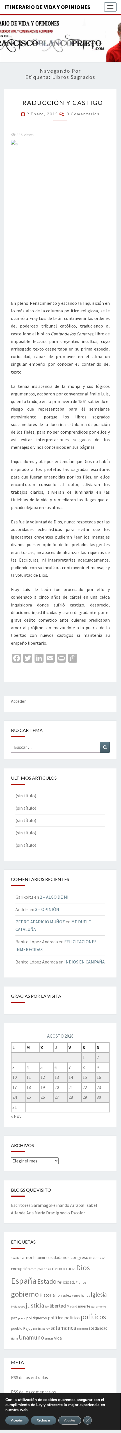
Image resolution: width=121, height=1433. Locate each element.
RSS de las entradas (29, 1377)
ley (47, 1306)
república (39, 1329)
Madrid (72, 1306)
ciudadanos (59, 1257)
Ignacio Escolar (70, 1212)
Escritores (21, 1205)
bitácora (40, 1257)
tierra (14, 1338)
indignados (18, 1306)
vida (58, 1338)
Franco (81, 1282)
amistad (16, 1258)
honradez (63, 1295)
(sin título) (25, 795)
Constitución (97, 1258)
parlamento (98, 1306)
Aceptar (17, 1420)
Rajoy (27, 1328)
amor (27, 1257)
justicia (35, 1305)
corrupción (20, 1268)
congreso (79, 1257)
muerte (84, 1306)
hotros (76, 1295)
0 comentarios (83, 113)
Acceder (18, 701)
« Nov (16, 1116)
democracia (64, 1268)
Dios (83, 1267)
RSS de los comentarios (33, 1392)
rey (48, 1329)
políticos (93, 1316)
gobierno (25, 1294)
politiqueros (36, 1317)
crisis (47, 1269)
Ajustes (70, 1420)
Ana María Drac (40, 1212)
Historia (47, 1295)
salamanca (63, 1327)
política (55, 1318)
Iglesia (99, 1294)
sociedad (82, 1329)
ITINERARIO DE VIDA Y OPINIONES (47, 6)
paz (14, 1318)
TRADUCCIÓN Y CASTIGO (60, 102)
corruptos (37, 1269)
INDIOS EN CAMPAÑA (84, 962)
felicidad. (66, 1282)
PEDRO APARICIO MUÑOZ (40, 921)
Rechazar (43, 1420)
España (23, 1281)
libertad (58, 1305)
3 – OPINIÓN (47, 909)
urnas (49, 1338)
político (72, 1317)
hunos (85, 1295)
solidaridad (98, 1328)
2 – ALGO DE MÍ (54, 897)
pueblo (16, 1328)
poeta (22, 1318)
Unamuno (31, 1337)
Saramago (41, 1205)
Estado (46, 1281)
